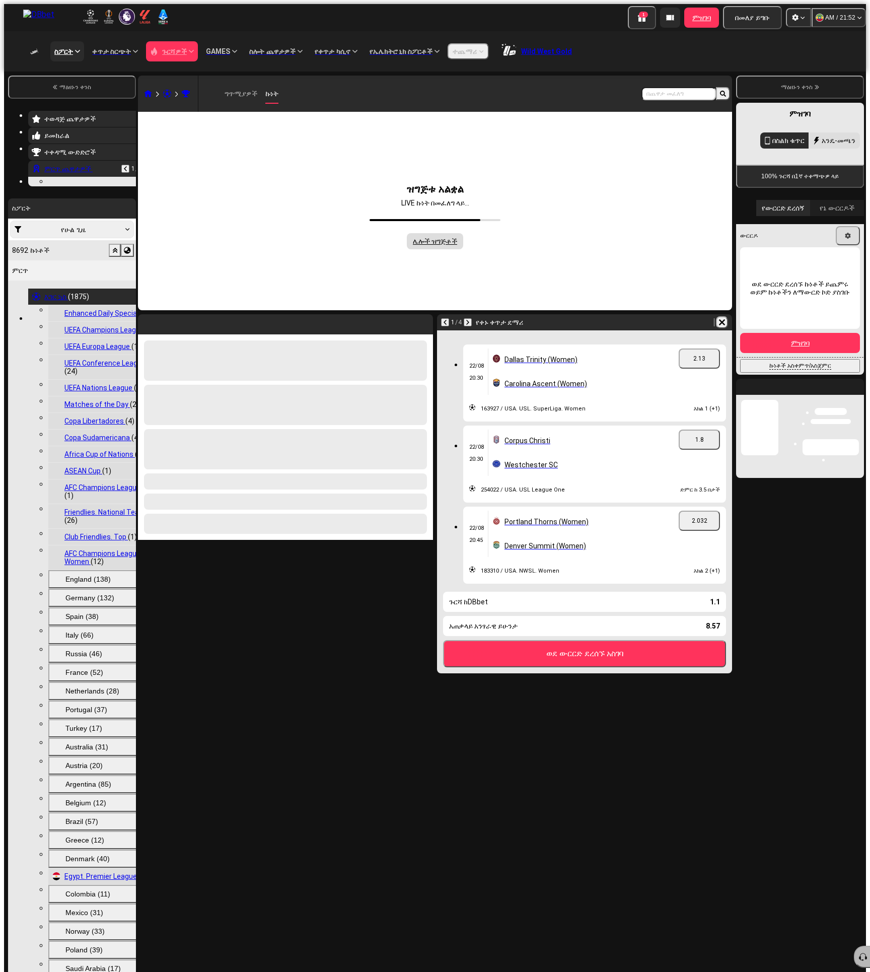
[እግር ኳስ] (167, 94)
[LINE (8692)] (148, 94)
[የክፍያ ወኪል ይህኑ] (670, 18)
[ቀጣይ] (468, 322)
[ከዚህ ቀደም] (125, 169)
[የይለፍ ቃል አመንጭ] (818, 349)
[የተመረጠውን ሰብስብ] (115, 312)
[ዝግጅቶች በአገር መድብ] (127, 312)
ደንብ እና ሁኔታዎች (839, 397)
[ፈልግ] (723, 93)
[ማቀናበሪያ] (798, 17)
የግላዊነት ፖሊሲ (774, 403)
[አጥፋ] (722, 322)
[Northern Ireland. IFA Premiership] (186, 94)
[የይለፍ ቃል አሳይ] (846, 349)
